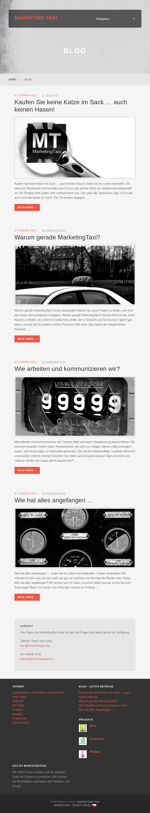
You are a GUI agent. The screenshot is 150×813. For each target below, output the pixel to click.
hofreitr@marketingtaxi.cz (36, 658)
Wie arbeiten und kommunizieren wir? (67, 368)
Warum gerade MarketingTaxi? (57, 237)
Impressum (19, 718)
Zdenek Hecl (28, 95)
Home (12, 79)
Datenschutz (20, 722)
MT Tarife (18, 705)
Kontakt (17, 714)
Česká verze (81, 805)
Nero (93, 725)
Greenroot (97, 738)
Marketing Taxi (35, 17)
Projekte (17, 709)
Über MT (18, 701)
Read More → (27, 207)
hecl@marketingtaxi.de (35, 645)
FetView (95, 751)
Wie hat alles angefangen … (54, 500)
